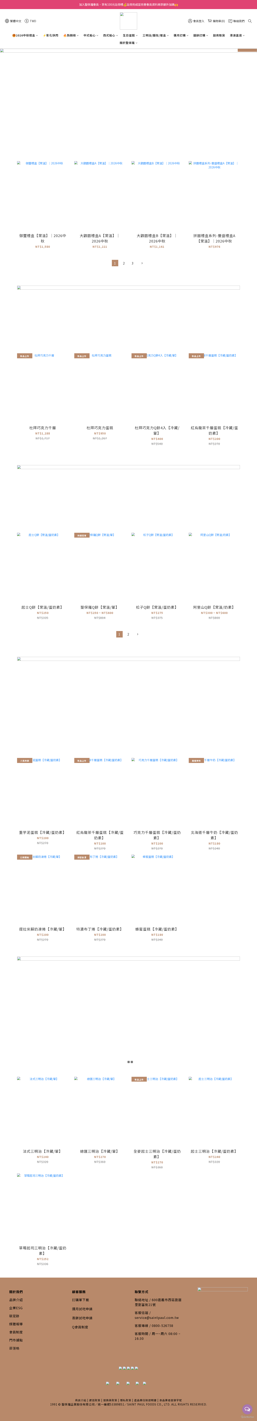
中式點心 (90, 35)
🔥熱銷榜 (69, 35)
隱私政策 (125, 1400)
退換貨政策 (110, 1400)
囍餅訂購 (199, 35)
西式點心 (109, 35)
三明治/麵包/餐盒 (154, 35)
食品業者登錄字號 (170, 1400)
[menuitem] (115, 263)
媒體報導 (16, 1323)
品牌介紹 (16, 1299)
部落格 (14, 1348)
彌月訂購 (180, 35)
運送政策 (94, 1400)
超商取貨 (219, 35)
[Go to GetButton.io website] (247, 1417)
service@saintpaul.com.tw (157, 1317)
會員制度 (16, 1332)
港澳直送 (236, 35)
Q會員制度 (80, 1327)
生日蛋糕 (129, 35)
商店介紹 (80, 1400)
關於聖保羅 (127, 43)
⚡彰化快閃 (50, 35)
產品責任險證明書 (145, 1400)
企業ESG (16, 1307)
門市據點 (16, 1340)
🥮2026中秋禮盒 (23, 35)
